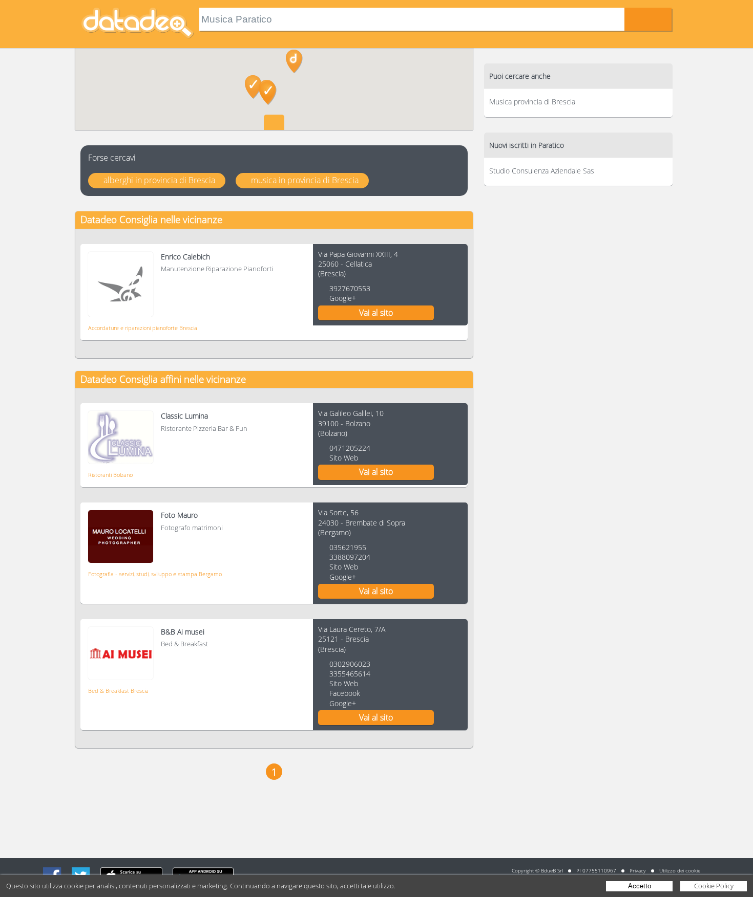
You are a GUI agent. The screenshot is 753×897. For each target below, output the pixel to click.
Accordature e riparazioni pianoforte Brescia (142, 328)
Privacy (638, 870)
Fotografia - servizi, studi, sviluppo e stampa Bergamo (155, 574)
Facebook (344, 693)
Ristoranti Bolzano (110, 474)
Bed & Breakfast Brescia (118, 690)
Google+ (342, 298)
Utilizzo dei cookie (679, 870)
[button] (253, 87)
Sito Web (343, 458)
